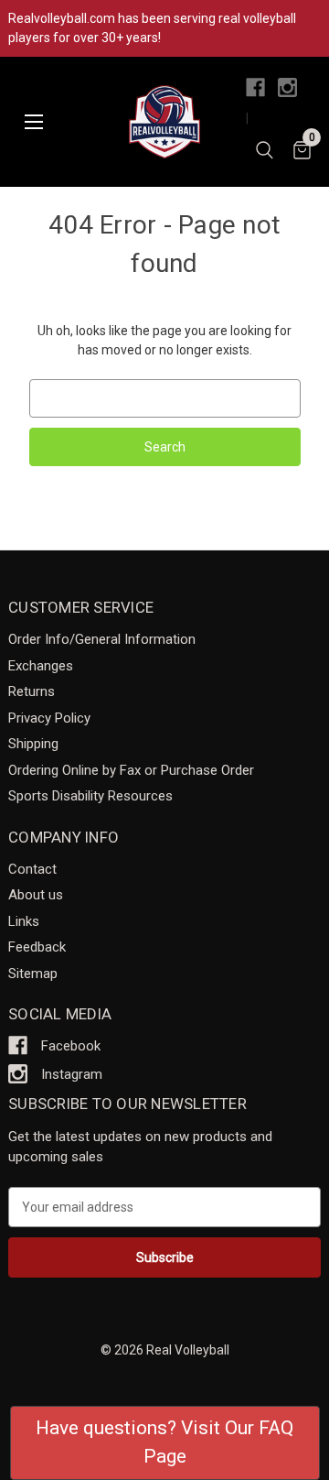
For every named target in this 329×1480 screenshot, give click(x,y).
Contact (32, 869)
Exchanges (40, 666)
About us (35, 895)
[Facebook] (255, 87)
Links (23, 921)
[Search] (264, 153)
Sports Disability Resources (90, 796)
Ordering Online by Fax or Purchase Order (131, 770)
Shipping (33, 743)
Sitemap (33, 973)
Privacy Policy (49, 718)
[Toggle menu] (33, 122)
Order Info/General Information (102, 639)
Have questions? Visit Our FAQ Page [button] (164, 1442)
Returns (31, 691)
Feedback (37, 947)
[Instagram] (287, 87)
